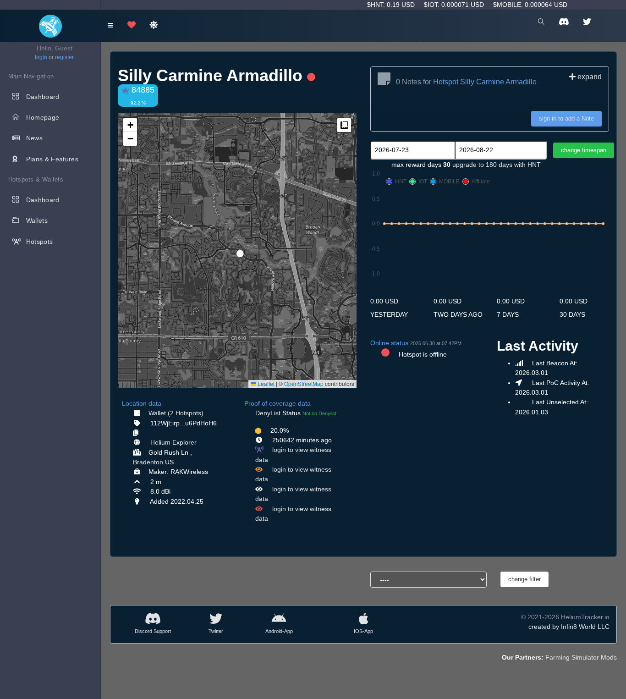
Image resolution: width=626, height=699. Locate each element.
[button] (236, 249)
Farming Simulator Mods (581, 657)
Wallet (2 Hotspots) (175, 413)
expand (589, 77)
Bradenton (148, 462)
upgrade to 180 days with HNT (496, 164)
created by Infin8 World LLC (569, 626)
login (41, 57)
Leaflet (265, 383)
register (64, 57)
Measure (344, 125)
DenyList (267, 413)
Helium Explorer (173, 442)
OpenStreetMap (304, 383)
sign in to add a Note (566, 118)
